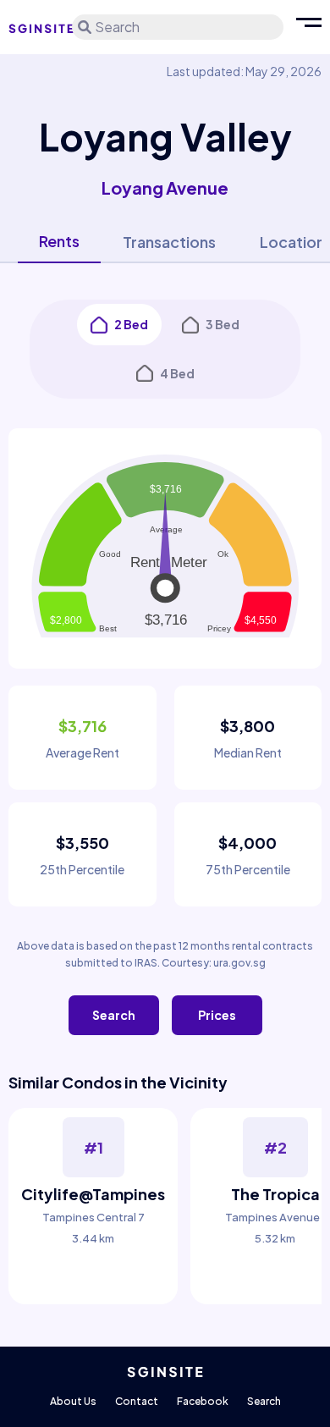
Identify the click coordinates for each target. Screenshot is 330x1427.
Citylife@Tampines (93, 1194)
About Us (73, 1401)
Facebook (202, 1401)
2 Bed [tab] (131, 324)
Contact (136, 1401)
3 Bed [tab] (222, 324)
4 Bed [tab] (177, 373)
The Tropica (275, 1194)
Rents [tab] (59, 241)
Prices (217, 1014)
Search (113, 1014)
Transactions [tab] (169, 241)
